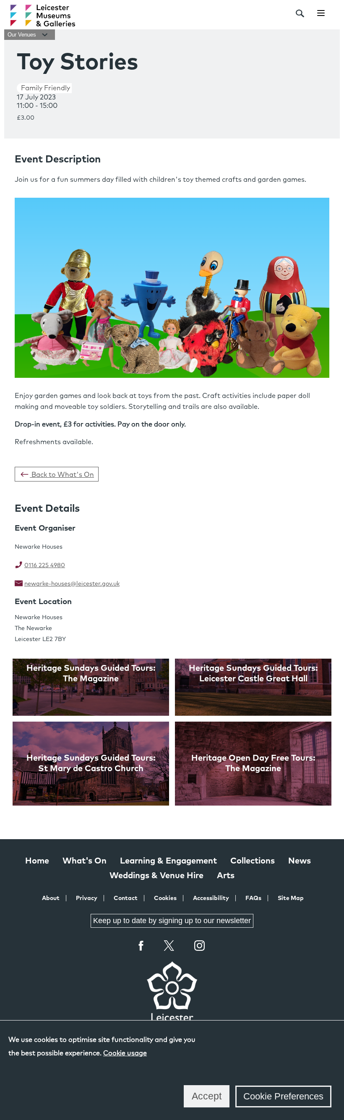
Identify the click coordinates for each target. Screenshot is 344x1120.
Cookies (165, 898)
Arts (226, 875)
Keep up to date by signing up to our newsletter (172, 920)
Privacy (86, 898)
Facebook (141, 945)
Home (37, 861)
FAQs (253, 898)
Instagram (199, 946)
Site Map (291, 898)
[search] (300, 13)
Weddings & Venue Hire (156, 875)
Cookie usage (125, 1053)
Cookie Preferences (283, 1096)
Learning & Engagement (168, 861)
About (51, 898)
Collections (252, 861)
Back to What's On (62, 474)
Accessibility (211, 898)
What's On (85, 861)
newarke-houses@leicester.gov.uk (72, 584)
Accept (207, 1096)
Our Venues (23, 34)
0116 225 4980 (44, 565)
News (299, 861)
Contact (126, 898)
